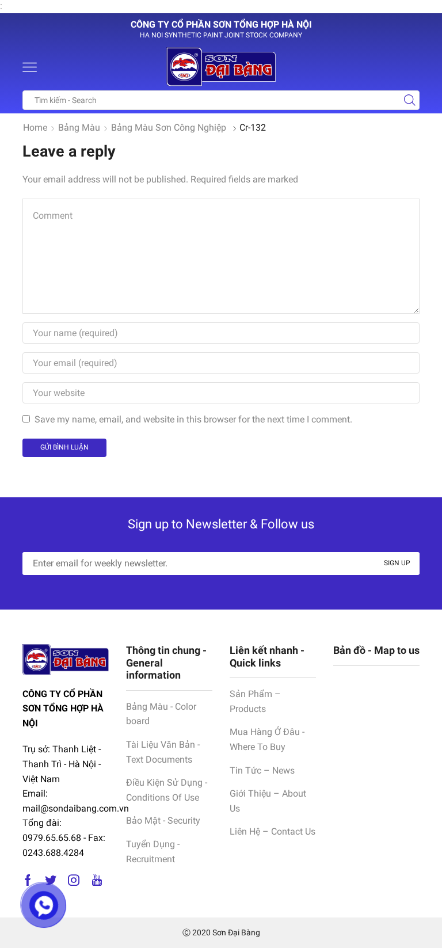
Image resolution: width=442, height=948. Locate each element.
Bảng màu (79, 127)
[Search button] (410, 100)
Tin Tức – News (262, 770)
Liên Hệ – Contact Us (272, 831)
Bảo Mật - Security (163, 820)
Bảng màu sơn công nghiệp (168, 127)
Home (35, 127)
